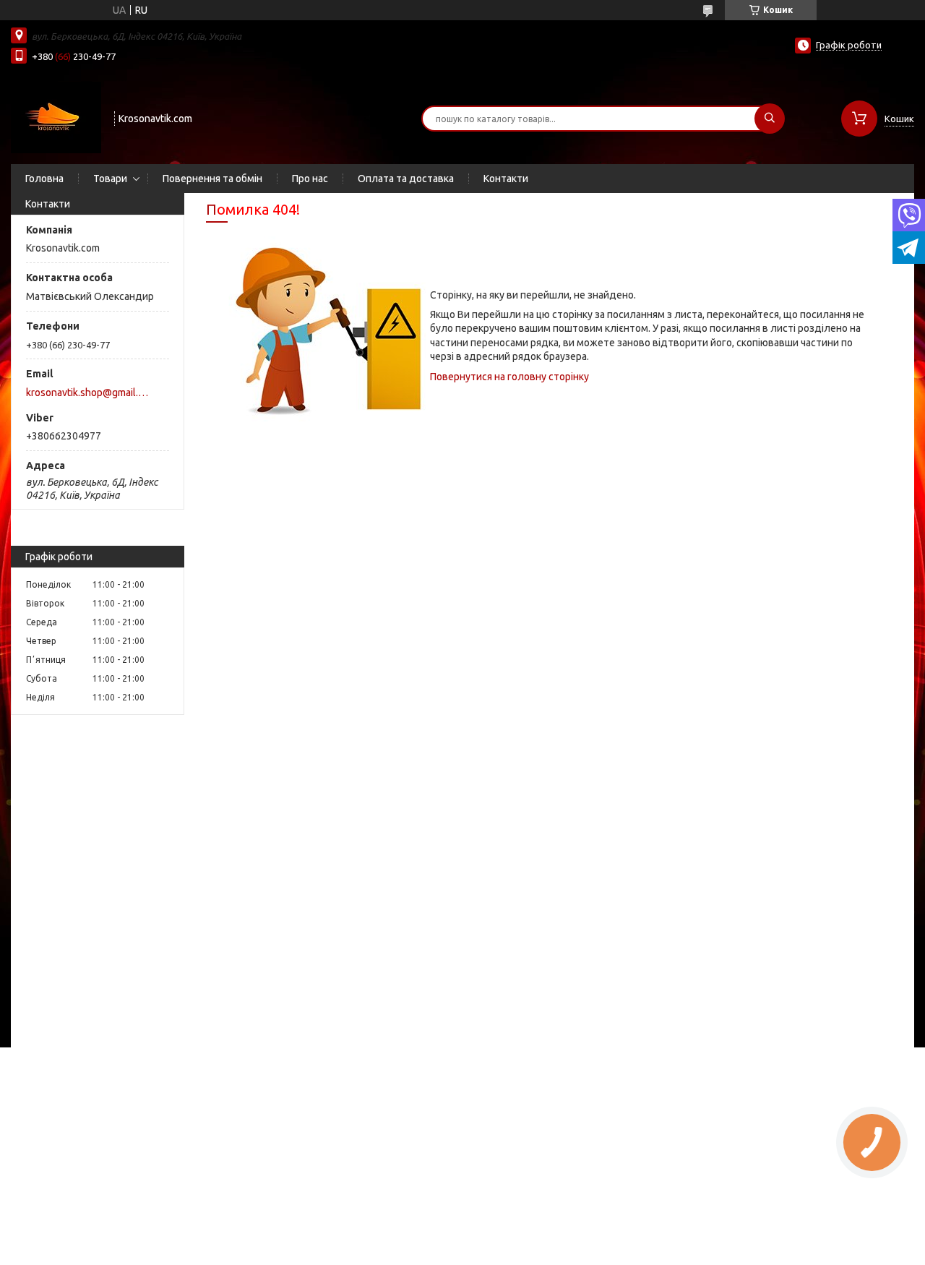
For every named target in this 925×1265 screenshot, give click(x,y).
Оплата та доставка (406, 178)
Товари (110, 178)
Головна (44, 178)
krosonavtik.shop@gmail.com (89, 392)
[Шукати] (769, 118)
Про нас (310, 178)
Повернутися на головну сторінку (509, 376)
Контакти (505, 178)
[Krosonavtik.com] (56, 117)
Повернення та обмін (212, 178)
